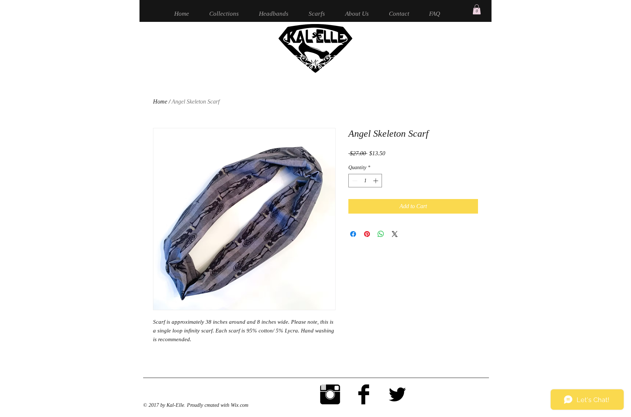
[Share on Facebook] (353, 234)
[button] (477, 9)
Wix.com (239, 405)
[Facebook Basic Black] (363, 394)
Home (160, 101)
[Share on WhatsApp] (380, 234)
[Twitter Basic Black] (397, 394)
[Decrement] (354, 180)
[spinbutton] (365, 180)
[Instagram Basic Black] (330, 394)
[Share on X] (394, 234)
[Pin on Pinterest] (367, 234)
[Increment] (376, 180)
